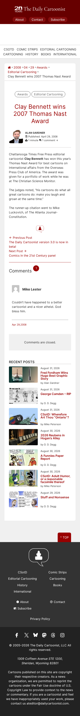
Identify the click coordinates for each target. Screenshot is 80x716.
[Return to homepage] (40, 559)
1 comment (49, 140)
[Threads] (53, 636)
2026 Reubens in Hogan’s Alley (53, 437)
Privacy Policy (40, 619)
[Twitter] (26, 636)
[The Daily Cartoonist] (40, 9)
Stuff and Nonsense (55, 497)
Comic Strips (27, 49)
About (19, 19)
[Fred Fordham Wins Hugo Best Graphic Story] (23, 375)
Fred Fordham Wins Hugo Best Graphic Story (54, 375)
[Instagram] (62, 636)
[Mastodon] (44, 636)
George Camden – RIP (56, 394)
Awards (42, 67)
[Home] (9, 67)
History (31, 54)
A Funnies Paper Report (52, 457)
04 (26, 67)
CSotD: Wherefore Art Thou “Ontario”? (55, 416)
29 (32, 67)
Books (46, 54)
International (65, 54)
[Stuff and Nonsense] (23, 499)
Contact (37, 19)
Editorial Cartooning (58, 49)
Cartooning (13, 54)
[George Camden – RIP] (23, 396)
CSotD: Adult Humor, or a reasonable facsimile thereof (56, 478)
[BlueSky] (35, 636)
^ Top (64, 537)
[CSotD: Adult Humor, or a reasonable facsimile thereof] (23, 479)
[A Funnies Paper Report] (23, 458)
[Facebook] (17, 636)
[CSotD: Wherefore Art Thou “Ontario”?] (23, 417)
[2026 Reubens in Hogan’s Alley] (23, 437)
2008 (17, 67)
